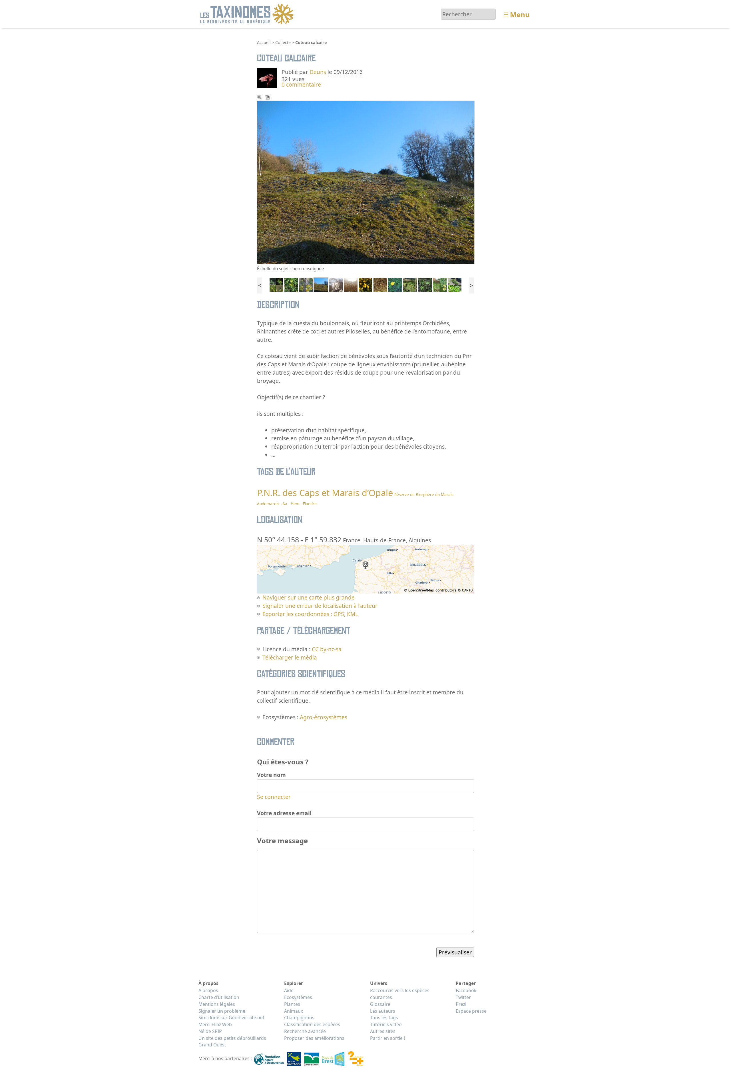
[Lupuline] (276, 284)
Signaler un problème (221, 1011)
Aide (289, 990)
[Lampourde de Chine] (424, 284)
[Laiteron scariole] (439, 284)
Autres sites (382, 1031)
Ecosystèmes (298, 997)
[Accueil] (247, 13)
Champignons (299, 1017)
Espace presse (471, 1011)
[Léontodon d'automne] (395, 284)
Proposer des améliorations (314, 1038)
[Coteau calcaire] (321, 284)
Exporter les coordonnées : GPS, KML (310, 614)
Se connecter (274, 797)
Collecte (283, 42)
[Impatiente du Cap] (410, 284)
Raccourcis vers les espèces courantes (399, 993)
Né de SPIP (210, 1031)
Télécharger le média (268, 98)
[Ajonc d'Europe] (365, 284)
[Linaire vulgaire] (306, 284)
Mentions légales (216, 1004)
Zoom (260, 98)
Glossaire (380, 1004)
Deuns (318, 72)
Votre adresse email (284, 813)
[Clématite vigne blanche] (335, 284)
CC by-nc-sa (327, 649)
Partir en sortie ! (387, 1038)
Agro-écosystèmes (323, 717)
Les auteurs (382, 1011)
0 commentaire (301, 84)
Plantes (292, 1004)
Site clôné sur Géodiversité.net (231, 1017)
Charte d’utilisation (218, 997)
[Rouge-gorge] (380, 284)
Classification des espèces (312, 1024)
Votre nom (271, 775)
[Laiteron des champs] (454, 284)
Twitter (463, 997)
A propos (208, 990)
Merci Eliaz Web (215, 1024)
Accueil (264, 42)
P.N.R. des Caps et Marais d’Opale (325, 493)
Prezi (461, 1004)
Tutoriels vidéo (386, 1024)
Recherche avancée (305, 1031)
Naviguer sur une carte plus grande (308, 597)
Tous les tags (384, 1017)
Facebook (466, 990)
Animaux (293, 1011)
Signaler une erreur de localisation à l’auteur (319, 606)
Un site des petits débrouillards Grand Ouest (232, 1041)
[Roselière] (350, 284)
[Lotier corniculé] (291, 284)
